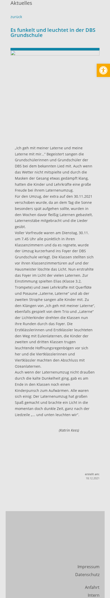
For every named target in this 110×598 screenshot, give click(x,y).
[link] (103, 70)
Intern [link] (94, 595)
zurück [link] (16, 16)
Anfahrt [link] (92, 587)
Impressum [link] (89, 566)
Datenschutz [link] (87, 574)
